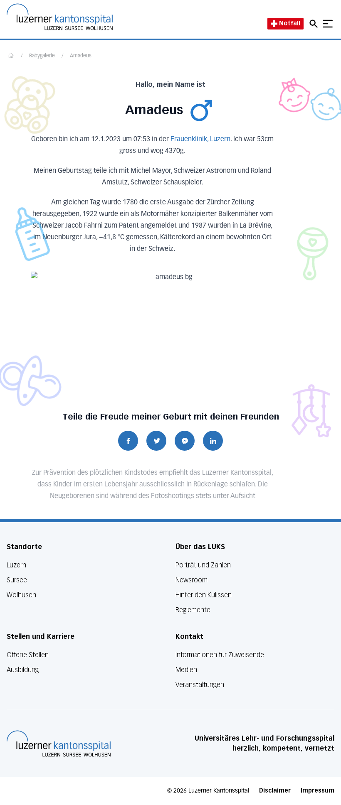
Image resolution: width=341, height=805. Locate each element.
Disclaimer (275, 790)
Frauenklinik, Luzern (200, 139)
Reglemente (192, 610)
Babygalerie (42, 56)
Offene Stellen (28, 655)
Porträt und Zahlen (203, 565)
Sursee (17, 580)
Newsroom (191, 580)
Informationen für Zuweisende (219, 655)
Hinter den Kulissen (203, 595)
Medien (186, 670)
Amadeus (80, 56)
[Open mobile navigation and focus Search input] (315, 23)
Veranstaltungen (199, 685)
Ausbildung (23, 670)
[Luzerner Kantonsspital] (59, 743)
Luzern (16, 565)
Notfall (289, 23)
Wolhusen (21, 595)
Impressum (317, 790)
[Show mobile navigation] (327, 23)
